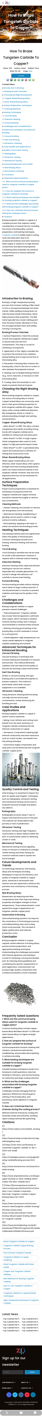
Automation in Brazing (14, 171)
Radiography (10, 153)
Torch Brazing (10, 116)
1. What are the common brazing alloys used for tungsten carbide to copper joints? (20, 184)
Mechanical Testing (13, 160)
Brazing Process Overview (16, 91)
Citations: (8, 216)
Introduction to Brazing (14, 88)
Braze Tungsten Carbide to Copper (19, 1241)
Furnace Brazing (11, 123)
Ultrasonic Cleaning (13, 143)
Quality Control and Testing (16, 150)
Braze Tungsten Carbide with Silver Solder (19, 1265)
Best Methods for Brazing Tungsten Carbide (19, 1280)
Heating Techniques (12, 112)
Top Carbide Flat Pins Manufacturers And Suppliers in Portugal (30, 1330)
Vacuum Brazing (12, 136)
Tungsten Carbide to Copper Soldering (16, 1258)
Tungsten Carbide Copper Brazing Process (18, 1247)
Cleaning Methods (13, 109)
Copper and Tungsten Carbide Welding (17, 1273)
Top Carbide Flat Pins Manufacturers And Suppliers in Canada (11, 1319)
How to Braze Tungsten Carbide (17, 1252)
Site (30, 71)
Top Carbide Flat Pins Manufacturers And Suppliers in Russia (30, 1319)
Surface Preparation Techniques (18, 105)
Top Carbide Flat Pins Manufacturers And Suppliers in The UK (30, 1322)
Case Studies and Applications (17, 146)
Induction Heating (12, 119)
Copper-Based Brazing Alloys (17, 98)
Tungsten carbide (10, 235)
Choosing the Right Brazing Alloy (18, 95)
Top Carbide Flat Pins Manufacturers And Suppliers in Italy (30, 1327)
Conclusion (9, 174)
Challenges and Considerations (17, 126)
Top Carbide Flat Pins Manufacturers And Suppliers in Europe (11, 1325)
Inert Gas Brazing (12, 140)
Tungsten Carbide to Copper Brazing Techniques (20, 1294)
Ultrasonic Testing (12, 157)
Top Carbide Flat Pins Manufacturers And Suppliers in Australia (11, 1322)
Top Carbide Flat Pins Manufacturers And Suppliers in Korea (30, 1325)
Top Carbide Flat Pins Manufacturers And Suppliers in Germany (11, 1330)
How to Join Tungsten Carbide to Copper (18, 1287)
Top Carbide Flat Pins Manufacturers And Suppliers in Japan (11, 1327)
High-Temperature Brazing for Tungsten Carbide (21, 1301)
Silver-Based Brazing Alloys (16, 102)
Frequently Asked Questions (16, 178)
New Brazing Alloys (13, 167)
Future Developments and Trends (18, 164)
